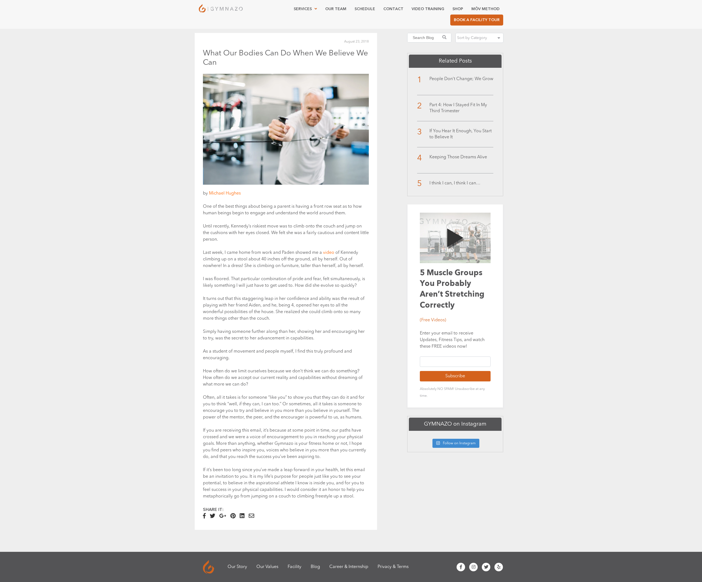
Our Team (335, 9)
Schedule (365, 9)
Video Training (428, 9)
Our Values (267, 567)
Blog (315, 567)
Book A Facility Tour (477, 20)
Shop (457, 9)
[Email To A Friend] (253, 516)
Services (303, 9)
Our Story (237, 567)
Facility (294, 567)
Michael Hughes (225, 193)
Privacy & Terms (393, 567)
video (328, 253)
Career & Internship (348, 567)
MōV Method (485, 9)
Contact (393, 9)
